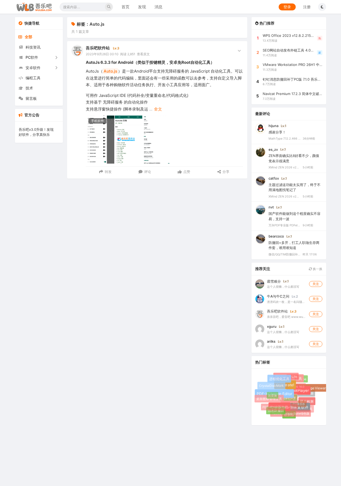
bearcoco (276, 236)
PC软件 (32, 57)
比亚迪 (271, 394)
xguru (272, 326)
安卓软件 (33, 67)
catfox (274, 178)
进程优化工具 (280, 379)
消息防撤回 (276, 411)
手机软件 (97, 121)
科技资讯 (33, 47)
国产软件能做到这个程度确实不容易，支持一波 (294, 216)
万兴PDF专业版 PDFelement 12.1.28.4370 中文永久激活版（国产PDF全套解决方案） (285, 225)
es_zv (273, 149)
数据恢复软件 (298, 408)
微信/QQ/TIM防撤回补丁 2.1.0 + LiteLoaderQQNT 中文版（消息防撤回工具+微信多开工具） (285, 254)
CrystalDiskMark (271, 386)
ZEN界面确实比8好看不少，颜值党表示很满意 (294, 158)
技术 (29, 88)
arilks (271, 341)
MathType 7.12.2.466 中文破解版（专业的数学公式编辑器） (285, 138)
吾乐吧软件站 (98, 47)
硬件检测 (307, 402)
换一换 (317, 269)
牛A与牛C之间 (278, 296)
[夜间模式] (322, 7)
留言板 (31, 98)
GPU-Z (290, 400)
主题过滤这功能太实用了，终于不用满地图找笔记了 (294, 187)
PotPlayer (301, 392)
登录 (287, 7)
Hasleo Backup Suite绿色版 (289, 412)
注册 (307, 7)
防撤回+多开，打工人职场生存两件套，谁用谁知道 (294, 245)
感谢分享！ (277, 132)
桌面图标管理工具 (269, 399)
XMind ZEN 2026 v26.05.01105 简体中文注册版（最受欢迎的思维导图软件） (285, 167)
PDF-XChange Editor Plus (278, 406)
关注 (315, 284)
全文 (158, 109)
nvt (271, 207)
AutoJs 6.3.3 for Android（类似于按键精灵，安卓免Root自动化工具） (150, 62)
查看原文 (143, 54)
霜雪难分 (274, 281)
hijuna (273, 126)
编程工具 (33, 78)
